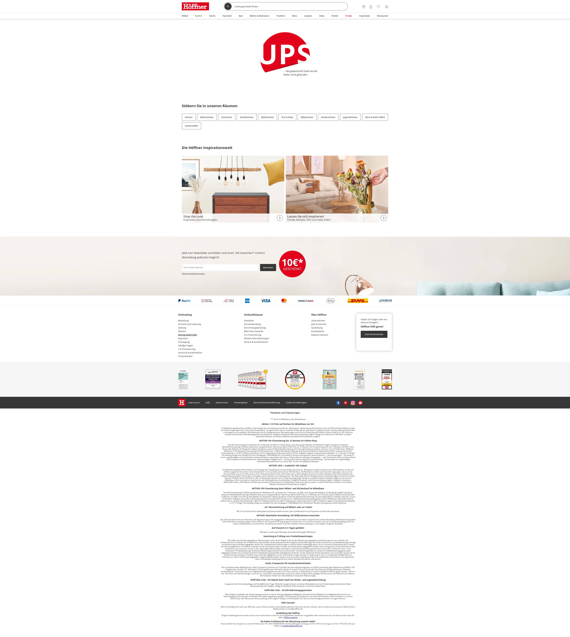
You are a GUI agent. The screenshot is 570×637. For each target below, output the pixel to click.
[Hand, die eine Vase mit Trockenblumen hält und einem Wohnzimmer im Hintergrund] (337, 188)
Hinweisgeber (241, 402)
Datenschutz (222, 402)
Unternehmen (318, 320)
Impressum (194, 402)
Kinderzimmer (328, 117)
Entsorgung (184, 342)
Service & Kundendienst (190, 352)
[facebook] (338, 402)
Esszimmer (226, 117)
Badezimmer (267, 117)
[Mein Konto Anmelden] (370, 6)
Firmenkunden (185, 356)
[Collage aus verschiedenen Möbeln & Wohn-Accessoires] (233, 188)
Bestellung (183, 320)
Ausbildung (317, 327)
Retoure (182, 331)
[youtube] (360, 402)
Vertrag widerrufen (187, 334)
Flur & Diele (287, 117)
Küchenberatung (252, 324)
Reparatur (183, 338)
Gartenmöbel (191, 125)
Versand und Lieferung (189, 324)
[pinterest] (345, 402)
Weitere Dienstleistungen (256, 338)
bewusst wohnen (319, 334)
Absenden (268, 267)
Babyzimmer (307, 117)
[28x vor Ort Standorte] (363, 6)
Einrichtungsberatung (255, 327)
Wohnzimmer (207, 117)
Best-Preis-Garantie (253, 331)
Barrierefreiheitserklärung (267, 402)
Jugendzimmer (350, 117)
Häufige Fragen (185, 345)
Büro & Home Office (375, 117)
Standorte (249, 320)
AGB (208, 402)
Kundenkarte (317, 331)
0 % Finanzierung (186, 349)
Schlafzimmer (247, 117)
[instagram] (353, 402)
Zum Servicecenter (374, 334)
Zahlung (182, 327)
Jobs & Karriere (318, 324)
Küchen (189, 117)
